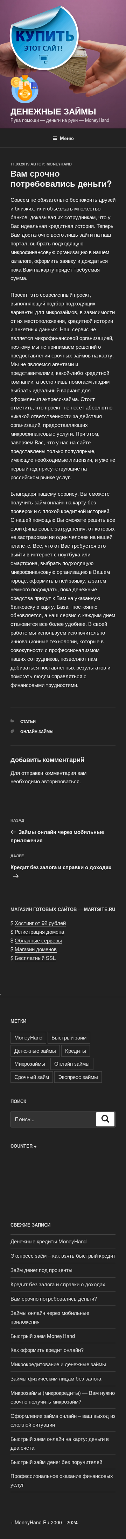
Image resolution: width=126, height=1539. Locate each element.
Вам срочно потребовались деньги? (53, 1298)
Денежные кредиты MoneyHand (48, 1241)
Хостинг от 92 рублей (40, 922)
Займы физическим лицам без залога (55, 1378)
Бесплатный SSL (35, 957)
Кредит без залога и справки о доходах (57, 1284)
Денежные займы (53, 111)
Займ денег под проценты (41, 1269)
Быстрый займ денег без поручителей (56, 1461)
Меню (67, 137)
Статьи (28, 721)
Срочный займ (31, 1076)
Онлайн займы (37, 731)
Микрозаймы (29, 1063)
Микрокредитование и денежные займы (58, 1364)
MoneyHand (59, 164)
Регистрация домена (39, 931)
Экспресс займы (78, 1076)
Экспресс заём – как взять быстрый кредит (62, 1255)
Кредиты (75, 1050)
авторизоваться (60, 781)
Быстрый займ (68, 1037)
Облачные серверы (38, 940)
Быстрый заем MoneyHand (42, 1335)
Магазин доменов (36, 949)
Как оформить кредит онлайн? (47, 1349)
